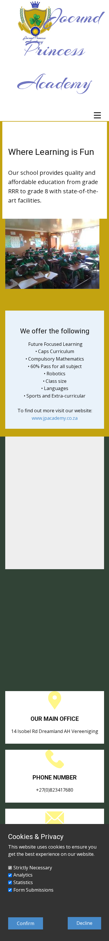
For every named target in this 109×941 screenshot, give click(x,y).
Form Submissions (33, 890)
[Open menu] (97, 115)
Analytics (23, 875)
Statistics (23, 882)
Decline (84, 923)
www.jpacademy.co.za (55, 418)
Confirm (25, 923)
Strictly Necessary (32, 867)
